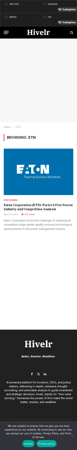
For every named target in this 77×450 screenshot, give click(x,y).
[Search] (71, 32)
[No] (72, 435)
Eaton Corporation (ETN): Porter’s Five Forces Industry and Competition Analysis (38, 207)
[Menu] (6, 32)
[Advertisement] (38, 80)
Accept (28, 443)
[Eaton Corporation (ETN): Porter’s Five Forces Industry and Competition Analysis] (38, 172)
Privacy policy (46, 443)
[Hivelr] (38, 32)
